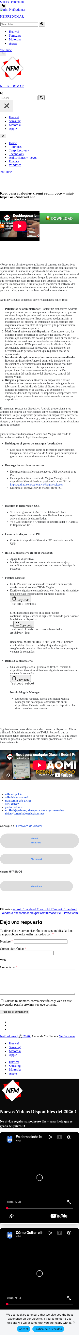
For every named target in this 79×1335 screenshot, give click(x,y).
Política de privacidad (48, 1329)
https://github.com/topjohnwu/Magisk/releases (36, 484)
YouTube (6, 50)
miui (46, 913)
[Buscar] (42, 24)
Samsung (15, 35)
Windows (15, 165)
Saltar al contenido (12, 1)
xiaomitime (36, 886)
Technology (16, 154)
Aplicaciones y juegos (23, 157)
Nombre (6, 941)
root (51, 913)
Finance (14, 161)
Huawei (14, 31)
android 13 (60, 909)
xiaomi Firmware (36, 840)
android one (10, 913)
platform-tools (13, 807)
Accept (23, 1329)
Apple (13, 43)
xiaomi (74, 913)
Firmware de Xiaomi (29, 825)
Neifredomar (67, 1036)
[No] (74, 1322)
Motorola (15, 39)
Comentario (8, 967)
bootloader (25, 913)
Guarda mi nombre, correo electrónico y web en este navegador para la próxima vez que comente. (36, 1002)
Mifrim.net (36, 859)
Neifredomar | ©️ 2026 (15, 1036)
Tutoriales (15, 146)
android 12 (47, 909)
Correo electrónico (13, 948)
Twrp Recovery (19, 150)
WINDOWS (62, 913)
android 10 (19, 909)
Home (13, 143)
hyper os (37, 913)
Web (3, 960)
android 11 (33, 909)
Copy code (23, 600)
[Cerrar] (6, 106)
